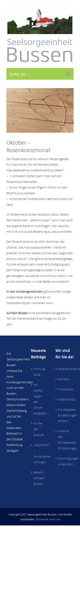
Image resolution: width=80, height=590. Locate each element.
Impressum (64, 389)
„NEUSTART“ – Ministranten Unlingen (40, 453)
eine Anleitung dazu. (59, 259)
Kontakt (63, 379)
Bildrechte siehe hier (48, 519)
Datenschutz (64, 399)
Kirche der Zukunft (38, 429)
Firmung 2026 (39, 372)
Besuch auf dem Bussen (39, 478)
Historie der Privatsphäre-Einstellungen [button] (64, 439)
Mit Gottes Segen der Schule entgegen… (40, 399)
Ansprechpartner (64, 369)
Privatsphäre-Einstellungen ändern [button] (64, 415)
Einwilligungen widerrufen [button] (64, 461)
